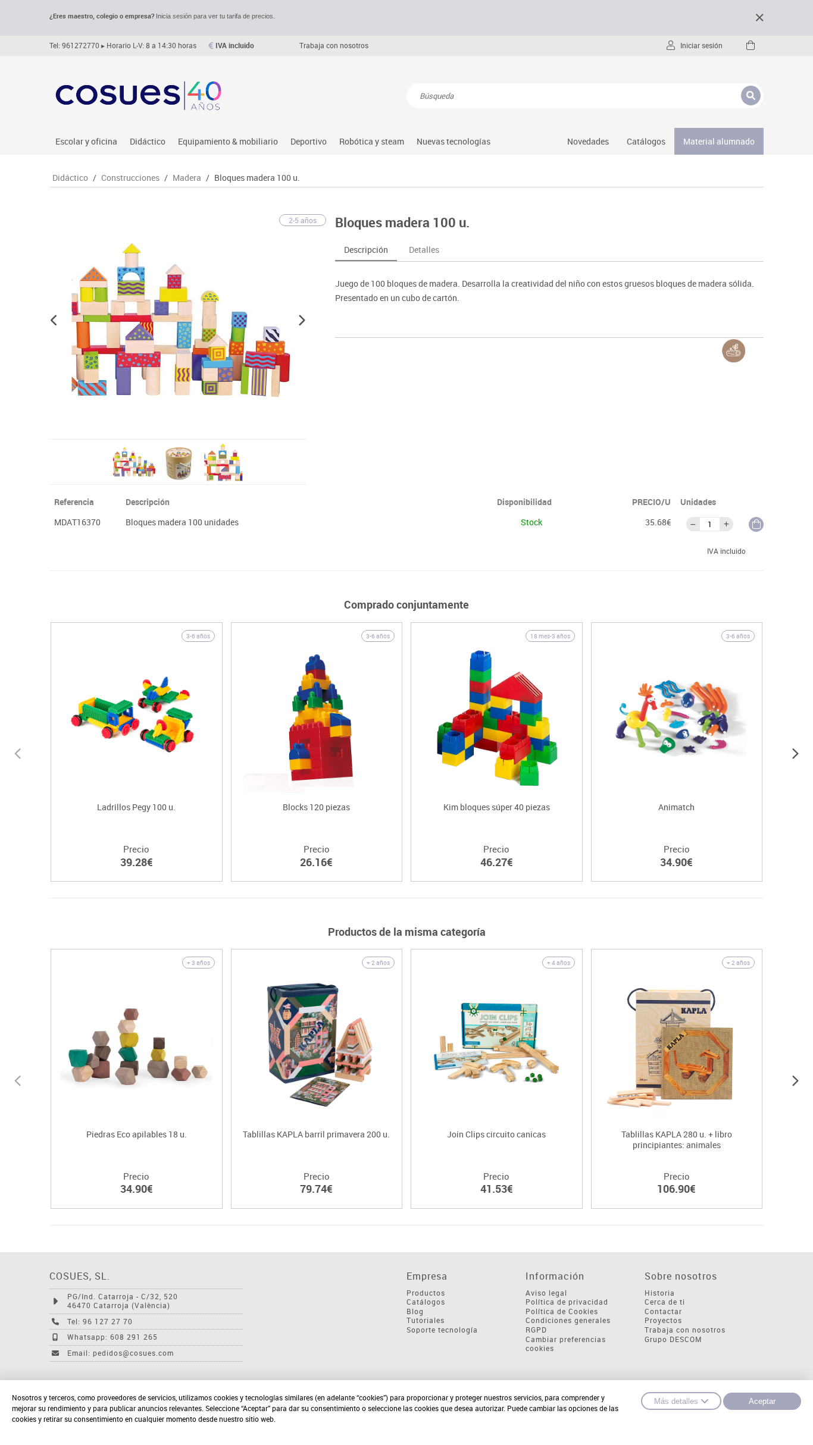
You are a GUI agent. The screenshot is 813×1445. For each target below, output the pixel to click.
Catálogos (646, 141)
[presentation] (17, 752)
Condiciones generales (568, 1320)
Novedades (588, 141)
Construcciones (130, 178)
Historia (660, 1293)
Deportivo (308, 141)
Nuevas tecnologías (453, 141)
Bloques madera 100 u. (257, 178)
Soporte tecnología (442, 1329)
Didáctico (147, 141)
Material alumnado (719, 141)
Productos (425, 1293)
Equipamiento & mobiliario (228, 141)
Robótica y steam (371, 141)
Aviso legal (546, 1293)
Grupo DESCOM (673, 1339)
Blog (415, 1311)
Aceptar (762, 1401)
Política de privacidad (567, 1301)
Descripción (366, 249)
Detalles (424, 249)
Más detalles (676, 1401)
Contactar (663, 1311)
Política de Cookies (562, 1311)
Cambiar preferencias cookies (566, 1344)
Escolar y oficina (86, 141)
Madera (187, 178)
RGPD (536, 1329)
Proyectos (663, 1320)
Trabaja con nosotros (333, 45)
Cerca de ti (665, 1301)
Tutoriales (425, 1320)
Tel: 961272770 (74, 45)
